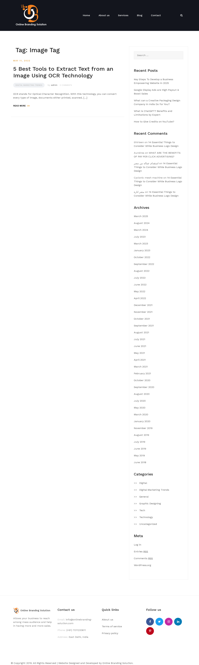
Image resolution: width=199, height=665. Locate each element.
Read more (21, 106)
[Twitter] (159, 622)
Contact (156, 15)
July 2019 (139, 441)
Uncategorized (148, 524)
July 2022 (140, 277)
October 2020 (142, 380)
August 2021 (141, 332)
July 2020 (140, 400)
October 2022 (142, 257)
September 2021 (144, 325)
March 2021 (141, 366)
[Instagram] (169, 622)
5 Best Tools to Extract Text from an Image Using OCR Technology (63, 72)
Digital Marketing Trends (29, 85)
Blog (139, 15)
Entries (141, 551)
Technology (146, 517)
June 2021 (140, 346)
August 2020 (142, 393)
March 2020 (141, 414)
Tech (142, 510)
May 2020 (139, 407)
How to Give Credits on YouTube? (154, 121)
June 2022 (140, 284)
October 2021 (142, 318)
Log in (137, 544)
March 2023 (141, 243)
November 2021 (143, 311)
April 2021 (140, 359)
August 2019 (141, 434)
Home (86, 15)
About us (104, 15)
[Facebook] (150, 622)
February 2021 (142, 373)
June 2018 (140, 462)
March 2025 (141, 216)
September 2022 (144, 264)
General (144, 496)
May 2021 (139, 352)
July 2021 (139, 339)
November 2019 (143, 428)
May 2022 (139, 291)
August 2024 (142, 223)
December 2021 (143, 305)
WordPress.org (142, 565)
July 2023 (140, 236)
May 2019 (139, 455)
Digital (143, 483)
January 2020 (142, 421)
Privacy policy (110, 633)
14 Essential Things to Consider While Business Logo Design (158, 167)
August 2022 (141, 270)
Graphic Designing (150, 503)
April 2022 (140, 298)
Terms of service (112, 626)
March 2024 (141, 229)
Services (123, 15)
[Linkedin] (178, 622)
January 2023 (142, 250)
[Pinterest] (150, 631)
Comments (143, 558)
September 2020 (144, 387)
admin (54, 85)
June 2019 (140, 448)
